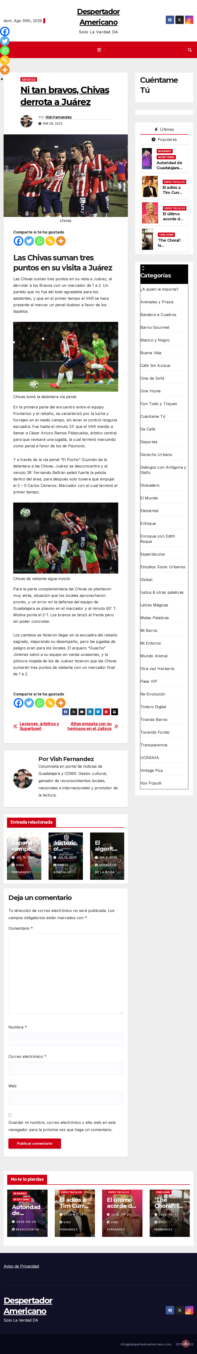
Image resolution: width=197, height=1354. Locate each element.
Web (12, 1086)
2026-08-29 (26, 1221)
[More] (61, 241)
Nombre (17, 1027)
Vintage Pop (151, 770)
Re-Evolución (152, 694)
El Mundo (149, 498)
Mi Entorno (166, 157)
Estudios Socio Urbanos (162, 566)
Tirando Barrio (154, 719)
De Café (147, 429)
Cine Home (166, 234)
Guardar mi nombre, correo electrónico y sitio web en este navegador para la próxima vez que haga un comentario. (62, 1126)
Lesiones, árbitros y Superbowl (39, 726)
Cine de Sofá (152, 378)
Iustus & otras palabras (162, 592)
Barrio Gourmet (155, 327)
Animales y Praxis (156, 302)
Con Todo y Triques (158, 403)
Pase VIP (148, 681)
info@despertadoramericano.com (146, 1344)
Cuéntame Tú (152, 416)
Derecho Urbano (156, 454)
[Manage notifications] (186, 1343)
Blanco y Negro (155, 340)
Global (146, 579)
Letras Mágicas (154, 605)
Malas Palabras (154, 617)
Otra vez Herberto (157, 668)
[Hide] (2, 79)
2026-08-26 (74, 1214)
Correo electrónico (27, 1056)
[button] (190, 50)
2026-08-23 (168, 1214)
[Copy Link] (50, 241)
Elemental (149, 510)
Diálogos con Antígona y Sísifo (163, 470)
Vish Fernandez (58, 117)
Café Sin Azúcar (155, 365)
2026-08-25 (121, 1214)
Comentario (20, 928)
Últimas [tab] (166, 129)
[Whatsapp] (39, 241)
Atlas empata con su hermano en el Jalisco (90, 726)
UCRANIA (149, 757)
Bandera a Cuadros (158, 314)
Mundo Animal (153, 655)
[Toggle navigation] (99, 50)
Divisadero (150, 485)
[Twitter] (29, 241)
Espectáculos (174, 181)
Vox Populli (150, 783)
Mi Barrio (164, 151)
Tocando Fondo (155, 732)
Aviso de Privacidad (21, 1266)
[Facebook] (18, 241)
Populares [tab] (166, 139)
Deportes (29, 79)
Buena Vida (150, 352)
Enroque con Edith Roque (157, 539)
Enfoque (148, 523)
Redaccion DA (27, 1229)
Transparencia (153, 745)
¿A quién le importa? (159, 289)
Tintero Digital (153, 706)
